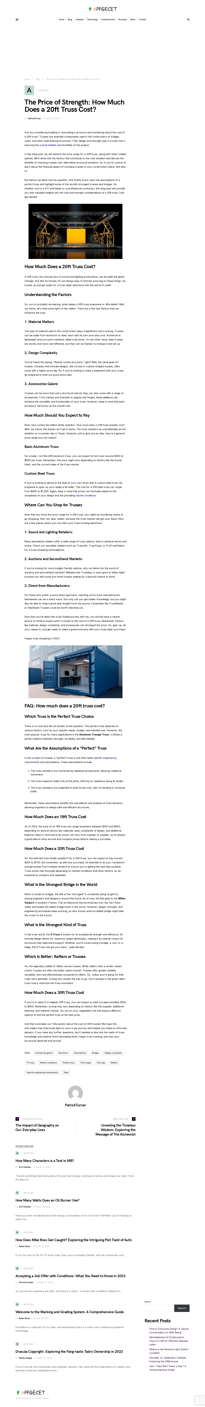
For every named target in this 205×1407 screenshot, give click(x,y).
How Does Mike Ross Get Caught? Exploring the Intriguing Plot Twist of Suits (73, 1240)
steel (66, 1072)
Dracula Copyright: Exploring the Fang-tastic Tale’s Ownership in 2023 (69, 1351)
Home (27, 79)
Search (148, 1301)
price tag (101, 1062)
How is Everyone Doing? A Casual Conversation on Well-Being (168, 1330)
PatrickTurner (34, 118)
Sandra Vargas (25, 1358)
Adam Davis (24, 1246)
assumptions (80, 1053)
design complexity (113, 1053)
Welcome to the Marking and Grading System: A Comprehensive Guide (69, 1312)
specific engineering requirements (42, 1072)
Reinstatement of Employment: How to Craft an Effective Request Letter (168, 1341)
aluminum (63, 1053)
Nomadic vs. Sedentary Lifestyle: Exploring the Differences (167, 1359)
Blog (38, 79)
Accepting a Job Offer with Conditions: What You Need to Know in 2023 (70, 1276)
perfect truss (69, 1062)
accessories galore (44, 1053)
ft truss (30, 1062)
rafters (114, 1062)
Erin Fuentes (25, 1167)
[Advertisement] (102, 47)
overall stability (47, 145)
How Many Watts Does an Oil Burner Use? (47, 1200)
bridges (95, 1053)
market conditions (86, 495)
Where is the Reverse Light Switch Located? (168, 1351)
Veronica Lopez (26, 1282)
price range (86, 1062)
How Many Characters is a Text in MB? (44, 1161)
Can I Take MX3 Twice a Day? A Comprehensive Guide (167, 1368)
